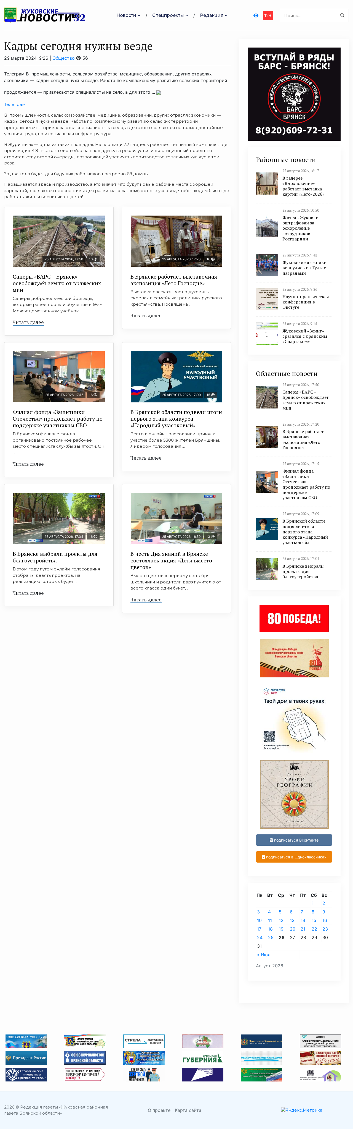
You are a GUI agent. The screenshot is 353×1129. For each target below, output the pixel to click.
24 (260, 937)
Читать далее (28, 322)
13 (292, 920)
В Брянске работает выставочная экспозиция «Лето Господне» (173, 280)
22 (314, 929)
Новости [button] (126, 15)
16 (324, 920)
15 (314, 920)
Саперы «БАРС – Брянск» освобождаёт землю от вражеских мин (57, 283)
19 (281, 929)
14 (303, 920)
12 (281, 920)
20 (292, 929)
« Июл (263, 954)
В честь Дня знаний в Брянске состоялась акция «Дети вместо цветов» (171, 560)
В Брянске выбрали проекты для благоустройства (55, 557)
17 (259, 929)
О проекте (159, 1110)
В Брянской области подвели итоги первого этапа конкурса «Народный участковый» (176, 418)
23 (325, 929)
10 (259, 920)
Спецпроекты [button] (168, 15)
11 (270, 920)
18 (270, 929)
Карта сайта (188, 1110)
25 (271, 937)
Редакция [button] (211, 15)
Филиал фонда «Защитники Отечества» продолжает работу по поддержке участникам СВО (58, 418)
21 (303, 929)
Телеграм (14, 104)
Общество (63, 58)
